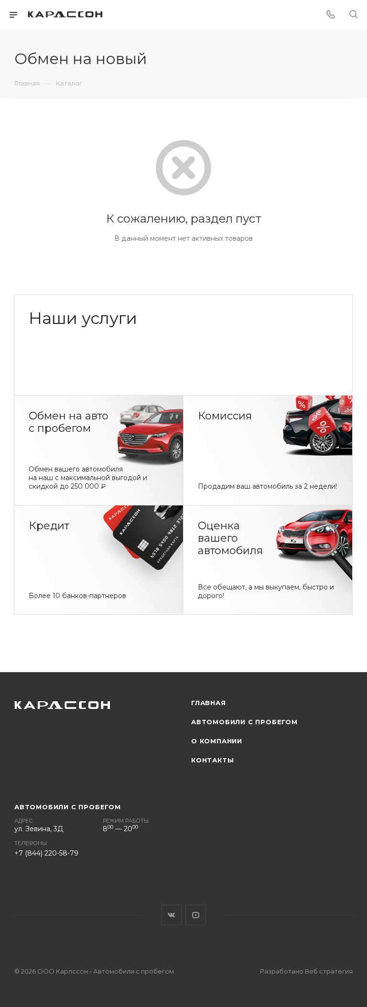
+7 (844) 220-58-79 (46, 853)
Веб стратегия (329, 971)
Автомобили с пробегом (244, 722)
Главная (208, 703)
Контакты (212, 760)
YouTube (195, 915)
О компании (216, 741)
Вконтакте (171, 915)
